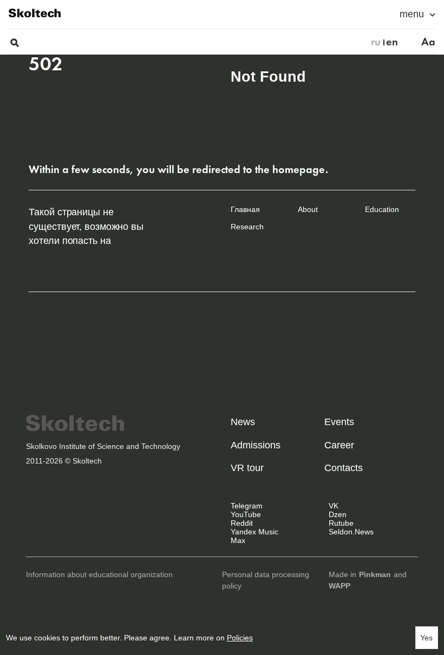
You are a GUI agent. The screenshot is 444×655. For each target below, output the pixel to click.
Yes (426, 637)
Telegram (247, 505)
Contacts (343, 467)
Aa (428, 42)
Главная (245, 209)
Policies (240, 637)
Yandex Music (254, 531)
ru (376, 42)
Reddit (242, 523)
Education (382, 209)
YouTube (246, 514)
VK (333, 505)
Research (247, 226)
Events (339, 421)
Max (238, 540)
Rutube (341, 523)
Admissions (255, 445)
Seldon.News (351, 531)
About (308, 209)
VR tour (247, 467)
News (243, 421)
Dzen (338, 514)
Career (339, 445)
